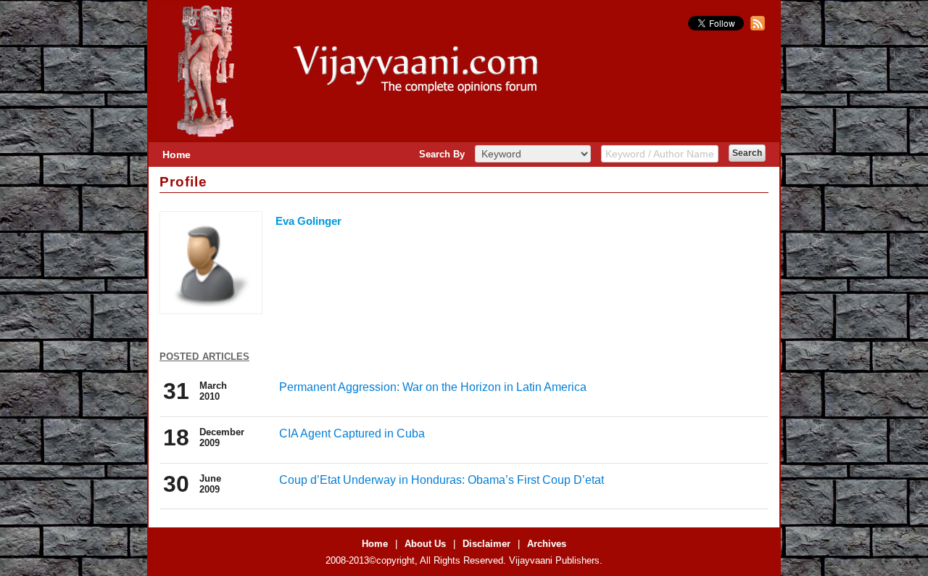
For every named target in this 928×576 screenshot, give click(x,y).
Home (176, 154)
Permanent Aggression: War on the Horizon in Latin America (433, 387)
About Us (425, 543)
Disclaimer (486, 543)
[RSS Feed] (756, 27)
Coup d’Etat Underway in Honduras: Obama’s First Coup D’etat (441, 480)
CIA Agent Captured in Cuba (352, 433)
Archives (546, 543)
